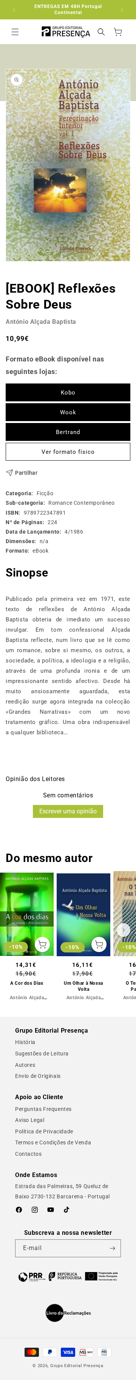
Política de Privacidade (44, 1131)
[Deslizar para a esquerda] (12, 930)
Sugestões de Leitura (42, 1053)
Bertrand (68, 432)
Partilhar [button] (26, 473)
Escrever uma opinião (68, 811)
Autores (25, 1065)
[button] (15, 32)
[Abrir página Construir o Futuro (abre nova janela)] (68, 1276)
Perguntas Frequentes (43, 1109)
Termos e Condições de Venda (53, 1142)
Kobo (68, 392)
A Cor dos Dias (26, 983)
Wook (68, 412)
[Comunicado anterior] (14, 10)
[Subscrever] (112, 1248)
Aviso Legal (30, 1120)
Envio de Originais (38, 1076)
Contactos (28, 1154)
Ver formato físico (68, 451)
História (25, 1042)
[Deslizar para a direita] (123, 930)
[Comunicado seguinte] (122, 10)
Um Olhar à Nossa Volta (83, 986)
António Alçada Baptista (41, 321)
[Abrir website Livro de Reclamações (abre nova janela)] (68, 1313)
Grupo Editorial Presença (77, 1365)
